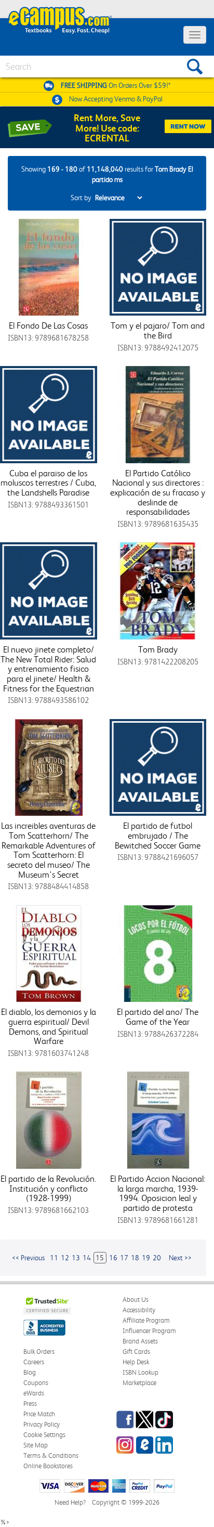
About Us (136, 1299)
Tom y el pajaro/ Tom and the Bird (158, 330)
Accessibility (139, 1310)
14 (87, 1258)
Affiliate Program (146, 1320)
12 (65, 1258)
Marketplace (139, 1383)
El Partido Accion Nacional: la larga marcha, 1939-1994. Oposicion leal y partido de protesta (157, 1193)
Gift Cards (136, 1351)
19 (146, 1258)
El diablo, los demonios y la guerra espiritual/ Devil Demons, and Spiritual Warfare (48, 1026)
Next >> (180, 1258)
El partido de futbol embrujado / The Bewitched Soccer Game (157, 835)
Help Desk (136, 1362)
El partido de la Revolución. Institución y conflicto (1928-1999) (48, 1188)
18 (135, 1258)
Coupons (35, 1383)
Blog (29, 1372)
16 (113, 1258)
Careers (33, 1362)
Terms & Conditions (50, 1455)
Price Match (39, 1414)
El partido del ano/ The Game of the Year (157, 1017)
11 (54, 1258)
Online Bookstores (48, 1466)
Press (30, 1403)
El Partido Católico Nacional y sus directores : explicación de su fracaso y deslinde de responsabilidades (157, 492)
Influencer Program (149, 1331)
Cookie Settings (44, 1435)
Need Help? (70, 1502)
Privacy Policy (41, 1424)
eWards (33, 1393)
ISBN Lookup (140, 1372)
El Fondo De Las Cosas (48, 325)
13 (76, 1258)
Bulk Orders (39, 1351)
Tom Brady (158, 649)
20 (157, 1258)
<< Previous (28, 1258)
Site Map (35, 1445)
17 (124, 1258)
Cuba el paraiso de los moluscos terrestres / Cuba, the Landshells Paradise (48, 483)
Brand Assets (140, 1341)
